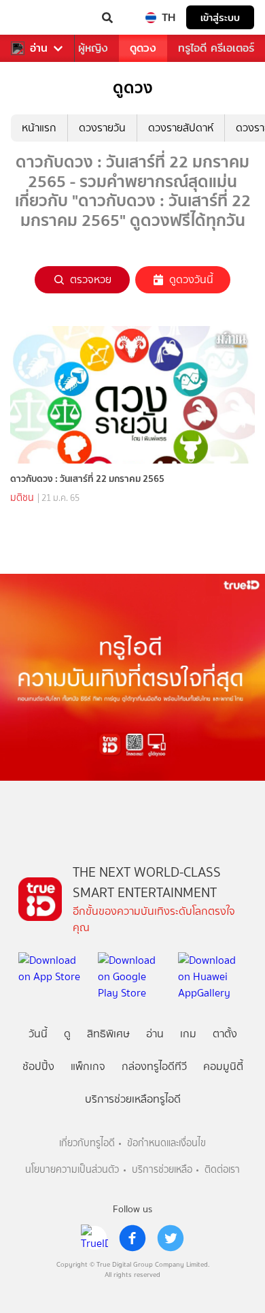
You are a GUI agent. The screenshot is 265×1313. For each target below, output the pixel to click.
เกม (188, 1033)
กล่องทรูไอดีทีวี (154, 1066)
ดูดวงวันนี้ (191, 279)
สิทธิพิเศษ (108, 1033)
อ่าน (39, 48)
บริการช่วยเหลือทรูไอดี (133, 1099)
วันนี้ (38, 1033)
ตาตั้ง (225, 1033)
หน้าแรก (39, 127)
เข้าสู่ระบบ (220, 17)
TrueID (38, 18)
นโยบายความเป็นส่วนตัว (72, 1170)
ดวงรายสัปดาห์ (180, 127)
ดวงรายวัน (102, 127)
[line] (94, 1238)
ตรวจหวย (90, 279)
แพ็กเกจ (88, 1066)
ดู (67, 1033)
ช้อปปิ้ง (38, 1066)
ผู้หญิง (93, 47)
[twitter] (170, 1238)
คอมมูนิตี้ (223, 1066)
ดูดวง (143, 47)
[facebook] (132, 1238)
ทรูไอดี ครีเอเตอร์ (216, 47)
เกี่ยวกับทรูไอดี (87, 1143)
